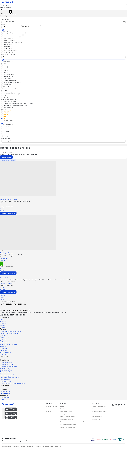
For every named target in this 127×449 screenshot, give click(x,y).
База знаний (63, 406)
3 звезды (3, 323)
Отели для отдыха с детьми (8, 374)
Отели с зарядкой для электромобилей (12, 383)
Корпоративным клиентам (99, 411)
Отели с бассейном (6, 370)
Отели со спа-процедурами (8, 366)
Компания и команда (51, 406)
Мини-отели (4, 335)
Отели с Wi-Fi (4, 368)
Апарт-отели (4, 341)
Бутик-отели (4, 354)
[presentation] (63, 21)
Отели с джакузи (5, 381)
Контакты (48, 409)
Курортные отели (5, 352)
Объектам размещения (99, 406)
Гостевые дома (4, 343)
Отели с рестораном (6, 364)
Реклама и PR (96, 419)
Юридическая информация (67, 416)
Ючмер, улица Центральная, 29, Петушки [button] (13, 255)
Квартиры (3, 339)
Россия (2, 297)
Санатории (3, 350)
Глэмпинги (3, 348)
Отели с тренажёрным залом (9, 378)
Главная (2, 296)
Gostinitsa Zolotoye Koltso (8, 199)
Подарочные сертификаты (67, 427)
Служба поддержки (65, 409)
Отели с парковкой (6, 362)
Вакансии (48, 411)
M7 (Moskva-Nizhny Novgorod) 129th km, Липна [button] (15, 201)
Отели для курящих (6, 376)
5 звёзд (2, 319)
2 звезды (3, 325)
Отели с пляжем (5, 379)
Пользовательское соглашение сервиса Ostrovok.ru (75, 422)
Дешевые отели (5, 393)
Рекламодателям (97, 416)
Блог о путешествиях (66, 411)
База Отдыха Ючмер (6, 253)
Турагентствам (96, 409)
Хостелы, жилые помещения (9, 333)
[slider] (3, 30)
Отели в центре (5, 397)
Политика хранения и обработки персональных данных (17, 446)
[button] (63, 7)
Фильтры (4, 14)
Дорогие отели (5, 391)
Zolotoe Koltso (4, 278)
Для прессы (49, 414)
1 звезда (2, 327)
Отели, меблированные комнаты (10, 331)
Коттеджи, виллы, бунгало (8, 345)
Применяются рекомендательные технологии (48, 446)
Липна (2, 299)
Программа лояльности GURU (68, 424)
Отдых (2, 399)
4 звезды (3, 321)
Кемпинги (3, 346)
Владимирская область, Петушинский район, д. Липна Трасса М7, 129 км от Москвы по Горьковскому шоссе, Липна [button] (36, 280)
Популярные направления (67, 414)
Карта (6, 16)
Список (2, 16)
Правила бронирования (66, 419)
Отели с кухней (5, 372)
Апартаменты (4, 337)
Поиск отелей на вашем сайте (101, 414)
